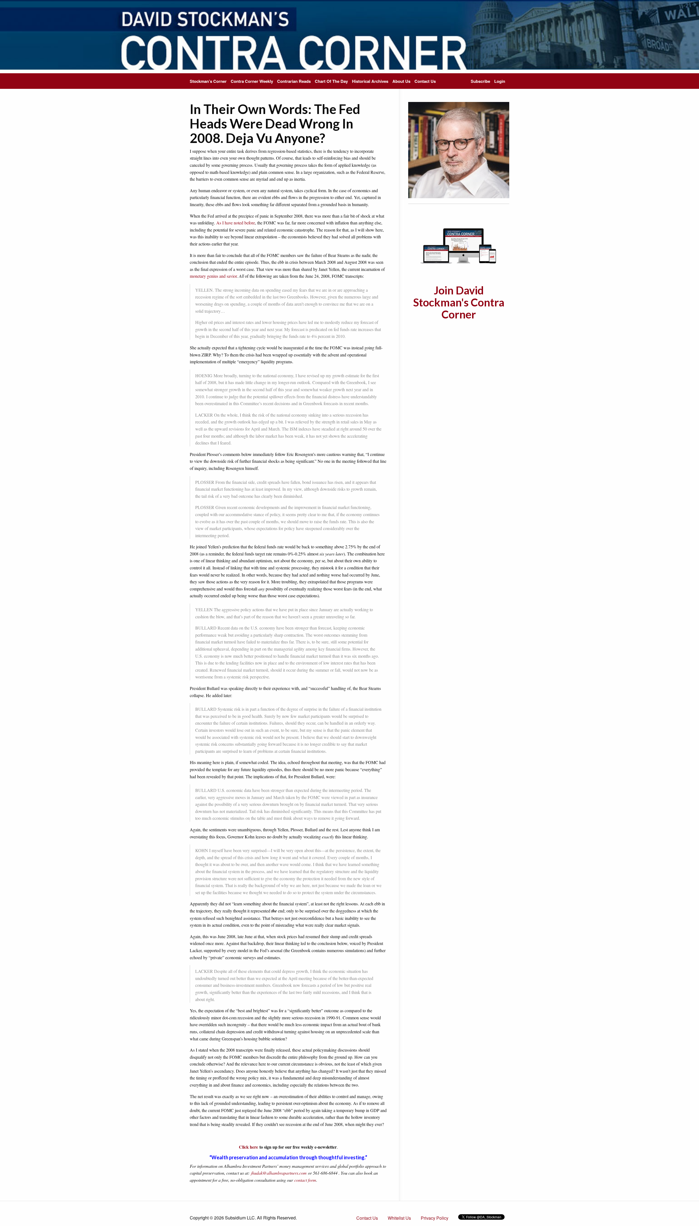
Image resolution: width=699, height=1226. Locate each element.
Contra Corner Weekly (252, 81)
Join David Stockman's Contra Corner (458, 302)
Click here (248, 1147)
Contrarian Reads (294, 81)
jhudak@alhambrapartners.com (279, 1173)
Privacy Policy (434, 1218)
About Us (401, 81)
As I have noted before (235, 223)
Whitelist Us (399, 1218)
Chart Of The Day (331, 81)
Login (499, 81)
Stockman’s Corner (208, 81)
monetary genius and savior (213, 276)
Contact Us (425, 81)
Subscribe (480, 81)
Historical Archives (370, 81)
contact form (305, 1180)
